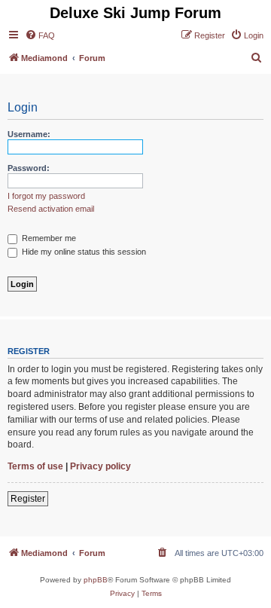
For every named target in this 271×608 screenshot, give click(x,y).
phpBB (96, 580)
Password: (29, 168)
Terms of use (35, 466)
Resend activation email (51, 208)
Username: (29, 134)
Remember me (48, 238)
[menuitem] (40, 35)
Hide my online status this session (83, 251)
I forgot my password (46, 195)
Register (28, 498)
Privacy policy (100, 466)
